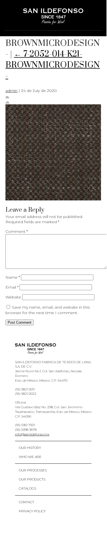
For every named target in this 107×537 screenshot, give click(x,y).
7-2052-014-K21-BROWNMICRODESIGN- (52, 65)
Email (12, 287)
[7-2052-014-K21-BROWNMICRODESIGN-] (53, 199)
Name (12, 277)
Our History (30, 448)
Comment (16, 231)
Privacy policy (32, 511)
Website (13, 297)
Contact (26, 502)
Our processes (33, 470)
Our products (32, 479)
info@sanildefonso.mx (32, 434)
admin (11, 90)
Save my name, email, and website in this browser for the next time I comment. (47, 310)
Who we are (30, 457)
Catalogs (27, 488)
